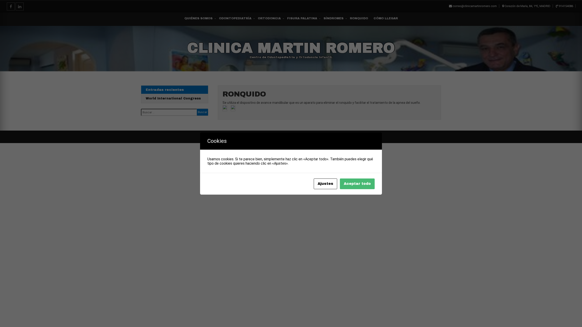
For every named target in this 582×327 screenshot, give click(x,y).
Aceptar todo (357, 184)
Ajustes (325, 184)
